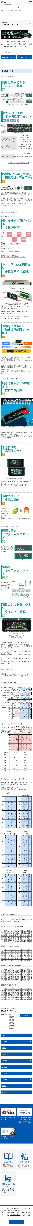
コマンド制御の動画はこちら (11, 99)
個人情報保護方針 (15, 1215)
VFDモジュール (12, 10)
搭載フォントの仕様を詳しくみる (18, 163)
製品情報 (6, 10)
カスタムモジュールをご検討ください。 (13, 205)
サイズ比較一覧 (24, 1015)
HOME (2, 10)
